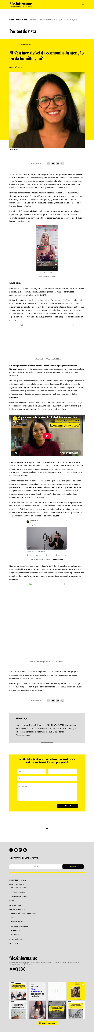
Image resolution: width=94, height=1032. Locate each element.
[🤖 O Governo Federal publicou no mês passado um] (76, 991)
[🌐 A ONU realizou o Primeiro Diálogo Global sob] (57, 1010)
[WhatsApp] (57, 164)
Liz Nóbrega (17, 67)
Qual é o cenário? (18, 888)
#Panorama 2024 (17, 922)
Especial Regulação (19, 926)
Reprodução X (58, 559)
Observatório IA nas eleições (23, 913)
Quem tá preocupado (19, 896)
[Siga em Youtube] (16, 850)
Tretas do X (16, 935)
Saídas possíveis (18, 892)
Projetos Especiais (17, 910)
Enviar (67, 806)
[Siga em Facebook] (11, 850)
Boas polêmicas (15, 939)
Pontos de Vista (25, 45)
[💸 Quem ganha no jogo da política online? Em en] (57, 991)
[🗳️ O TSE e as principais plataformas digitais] (18, 991)
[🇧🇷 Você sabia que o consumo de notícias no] (18, 1010)
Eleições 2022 (16, 930)
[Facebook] (48, 164)
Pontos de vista (15, 905)
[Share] (62, 164)
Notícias (13, 901)
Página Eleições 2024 (17, 880)
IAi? (12, 917)
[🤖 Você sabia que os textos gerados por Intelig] (76, 1010)
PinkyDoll (32, 211)
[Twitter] (53, 164)
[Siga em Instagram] (20, 850)
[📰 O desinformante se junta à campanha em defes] (38, 991)
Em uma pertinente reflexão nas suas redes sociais (32, 366)
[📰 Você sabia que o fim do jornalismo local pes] (38, 1010)
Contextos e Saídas (17, 884)
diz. (57, 516)
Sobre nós (13, 943)
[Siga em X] (25, 850)
